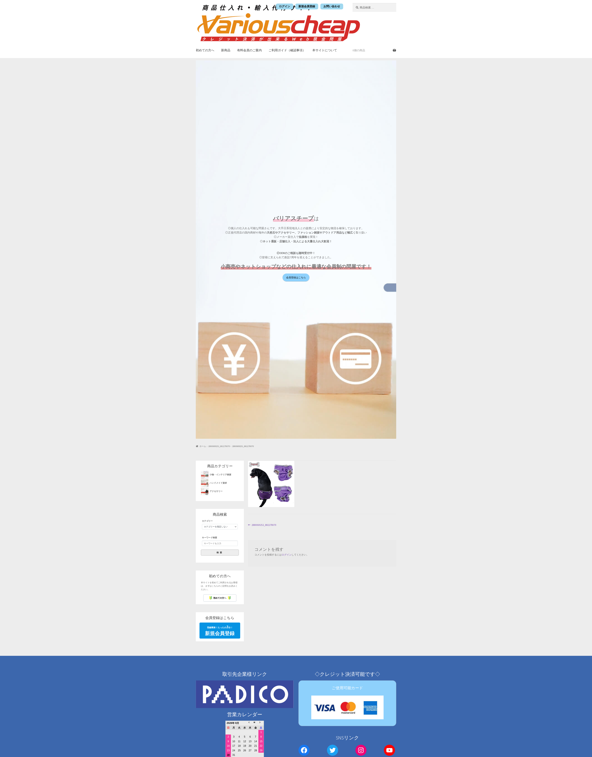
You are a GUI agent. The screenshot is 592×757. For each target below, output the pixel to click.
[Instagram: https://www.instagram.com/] (360, 750)
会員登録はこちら (296, 277)
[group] (220, 537)
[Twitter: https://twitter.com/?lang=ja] (332, 750)
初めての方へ (205, 50)
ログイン (284, 6)
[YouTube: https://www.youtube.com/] (389, 750)
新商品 (225, 50)
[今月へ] (255, 723)
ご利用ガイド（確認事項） (287, 50)
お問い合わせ (331, 6)
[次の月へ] (261, 723)
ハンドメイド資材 (218, 482)
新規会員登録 (306, 6)
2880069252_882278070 (219, 446)
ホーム (202, 446)
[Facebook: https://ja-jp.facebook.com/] (304, 750)
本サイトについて (324, 50)
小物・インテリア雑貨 (220, 474)
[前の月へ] (250, 723)
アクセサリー (216, 491)
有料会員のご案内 (249, 50)
